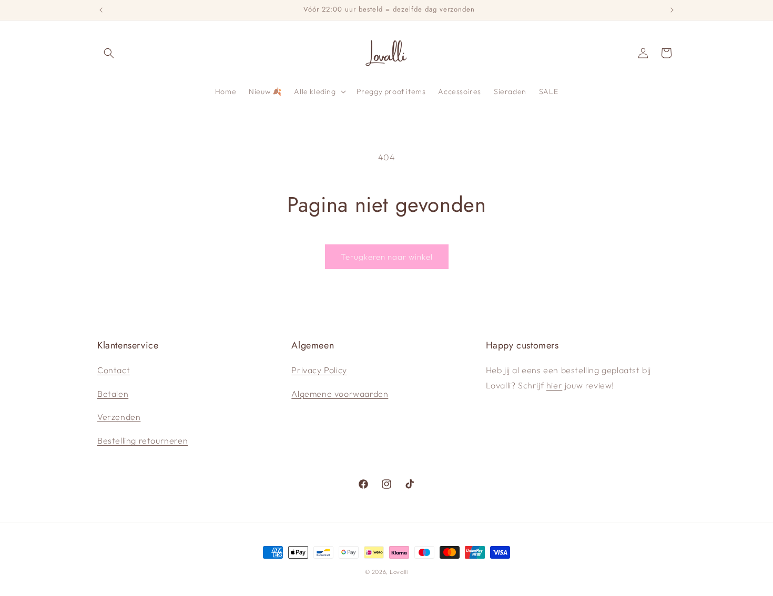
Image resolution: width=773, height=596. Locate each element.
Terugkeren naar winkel (387, 257)
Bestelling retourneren (142, 440)
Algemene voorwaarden (339, 393)
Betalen (112, 393)
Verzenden (118, 417)
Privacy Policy (319, 370)
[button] (108, 53)
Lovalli (399, 572)
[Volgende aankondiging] (672, 10)
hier (554, 385)
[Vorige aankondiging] (101, 10)
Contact (113, 370)
